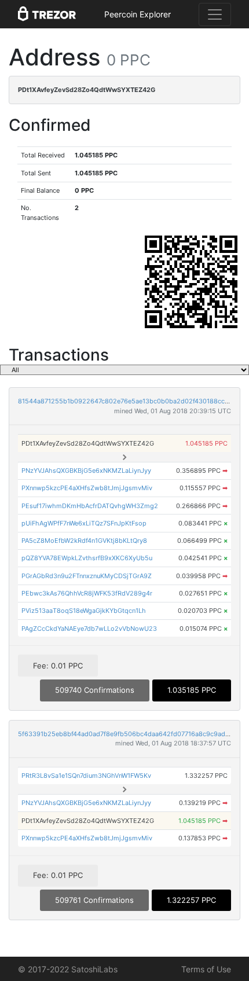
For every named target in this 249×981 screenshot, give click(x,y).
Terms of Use (206, 969)
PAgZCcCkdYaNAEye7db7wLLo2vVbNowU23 (89, 628)
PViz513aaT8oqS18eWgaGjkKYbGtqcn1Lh (83, 611)
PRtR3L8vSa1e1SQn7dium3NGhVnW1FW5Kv (86, 775)
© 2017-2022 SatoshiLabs (68, 969)
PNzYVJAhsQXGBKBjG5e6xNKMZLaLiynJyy (86, 470)
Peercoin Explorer (137, 14)
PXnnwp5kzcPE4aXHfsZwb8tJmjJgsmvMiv (86, 488)
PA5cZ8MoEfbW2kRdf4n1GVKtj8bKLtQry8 (84, 541)
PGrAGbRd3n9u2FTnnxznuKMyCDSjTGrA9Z (86, 576)
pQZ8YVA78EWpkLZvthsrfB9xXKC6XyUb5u (86, 558)
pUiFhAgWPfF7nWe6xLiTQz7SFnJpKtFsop (84, 523)
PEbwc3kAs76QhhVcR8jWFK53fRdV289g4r (86, 593)
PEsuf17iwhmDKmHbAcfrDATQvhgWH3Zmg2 (89, 506)
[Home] (47, 14)
